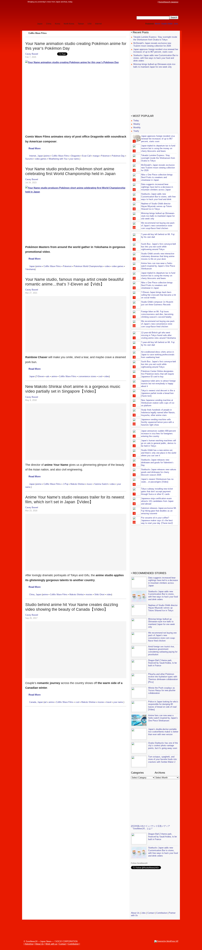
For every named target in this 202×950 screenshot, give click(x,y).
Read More (35, 148)
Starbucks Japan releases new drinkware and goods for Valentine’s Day (157, 462)
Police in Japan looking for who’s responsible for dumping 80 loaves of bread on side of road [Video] (163, 705)
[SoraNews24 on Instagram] (144, 2)
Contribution (161, 913)
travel (108, 702)
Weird (157, 24)
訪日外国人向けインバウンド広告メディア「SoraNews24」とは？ (150, 827)
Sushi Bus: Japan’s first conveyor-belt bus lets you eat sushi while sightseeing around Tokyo (158, 247)
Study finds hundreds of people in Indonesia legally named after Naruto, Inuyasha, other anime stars (158, 412)
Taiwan (81, 24)
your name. (74, 159)
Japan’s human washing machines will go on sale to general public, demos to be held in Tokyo (158, 443)
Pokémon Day (118, 156)
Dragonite (75, 156)
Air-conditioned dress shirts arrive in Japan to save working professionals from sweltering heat (157, 354)
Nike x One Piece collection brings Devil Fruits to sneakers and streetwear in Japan (157, 177)
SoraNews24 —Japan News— (57, 12)
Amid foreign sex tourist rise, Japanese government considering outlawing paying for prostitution (162, 650)
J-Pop (65, 484)
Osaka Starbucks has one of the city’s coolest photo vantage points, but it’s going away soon (163, 745)
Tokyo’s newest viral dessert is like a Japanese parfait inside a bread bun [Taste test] (158, 393)
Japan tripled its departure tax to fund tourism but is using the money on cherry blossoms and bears (158, 148)
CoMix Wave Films (60, 156)
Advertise (29, 944)
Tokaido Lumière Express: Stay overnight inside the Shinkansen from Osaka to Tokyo (155, 38)
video (107, 266)
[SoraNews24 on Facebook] (141, 2)
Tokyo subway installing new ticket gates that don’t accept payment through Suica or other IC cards (157, 491)
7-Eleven (40, 376)
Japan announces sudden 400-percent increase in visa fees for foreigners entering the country (158, 433)
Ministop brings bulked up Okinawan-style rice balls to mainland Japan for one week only (154, 65)
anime (47, 156)
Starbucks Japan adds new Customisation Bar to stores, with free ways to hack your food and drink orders (155, 58)
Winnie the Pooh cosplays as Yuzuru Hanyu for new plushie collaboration (161, 690)
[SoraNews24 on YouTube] (153, 2)
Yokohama (30, 269)
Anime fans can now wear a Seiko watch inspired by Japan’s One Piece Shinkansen (158, 266)
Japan (39, 24)
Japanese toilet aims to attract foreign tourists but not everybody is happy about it (158, 383)
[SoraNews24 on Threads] (147, 2)
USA (90, 24)
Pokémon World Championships (88, 266)
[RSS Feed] (155, 2)
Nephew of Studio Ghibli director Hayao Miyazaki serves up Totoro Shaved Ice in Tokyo (156, 206)
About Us (135, 913)
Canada (32, 702)
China (48, 24)
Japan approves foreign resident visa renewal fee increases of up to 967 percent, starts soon (155, 50)
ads (47, 376)
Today (136, 120)
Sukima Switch (101, 484)
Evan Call (86, 156)
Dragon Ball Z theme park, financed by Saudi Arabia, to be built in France (162, 663)
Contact (150, 913)
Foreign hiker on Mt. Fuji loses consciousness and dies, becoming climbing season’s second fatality (157, 314)
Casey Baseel (31, 54)
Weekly (136, 124)
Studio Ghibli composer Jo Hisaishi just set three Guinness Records (157, 303)
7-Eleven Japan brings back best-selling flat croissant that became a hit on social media (158, 295)
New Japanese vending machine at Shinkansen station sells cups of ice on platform (157, 403)
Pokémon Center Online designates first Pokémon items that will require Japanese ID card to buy (157, 374)
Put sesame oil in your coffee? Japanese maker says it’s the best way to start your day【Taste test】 (157, 520)
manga (96, 156)
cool (100, 376)
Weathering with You (58, 159)
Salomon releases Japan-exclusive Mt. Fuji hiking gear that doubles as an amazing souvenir (159, 511)
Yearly (136, 131)
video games (41, 159)
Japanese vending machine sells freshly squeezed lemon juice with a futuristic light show (157, 422)
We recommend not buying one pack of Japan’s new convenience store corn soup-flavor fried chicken (158, 225)
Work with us (51, 944)
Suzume (29, 159)
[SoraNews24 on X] (150, 2)
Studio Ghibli (166, 24)
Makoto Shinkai (77, 484)
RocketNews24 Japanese (168, 2)
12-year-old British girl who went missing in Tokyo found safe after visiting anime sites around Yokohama (158, 335)
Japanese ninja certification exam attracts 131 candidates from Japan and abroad (157, 501)
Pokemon (105, 156)
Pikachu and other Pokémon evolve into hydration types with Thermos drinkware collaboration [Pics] (163, 678)
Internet (98, 24)
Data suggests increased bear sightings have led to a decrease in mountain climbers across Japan (157, 187)
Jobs (176, 24)
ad (45, 702)
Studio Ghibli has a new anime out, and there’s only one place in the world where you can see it (158, 453)
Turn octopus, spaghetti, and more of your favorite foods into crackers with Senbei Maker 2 (162, 759)
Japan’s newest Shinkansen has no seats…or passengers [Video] (157, 480)
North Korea (69, 24)
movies (89, 594)
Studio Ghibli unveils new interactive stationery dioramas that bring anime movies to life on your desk (157, 256)
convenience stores (87, 376)
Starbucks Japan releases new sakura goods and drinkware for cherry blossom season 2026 (158, 472)
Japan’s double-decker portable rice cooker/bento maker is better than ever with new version (163, 732)
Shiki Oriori (99, 594)
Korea (57, 24)
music (89, 484)
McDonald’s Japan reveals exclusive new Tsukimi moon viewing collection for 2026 (152, 44)
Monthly (137, 127)
